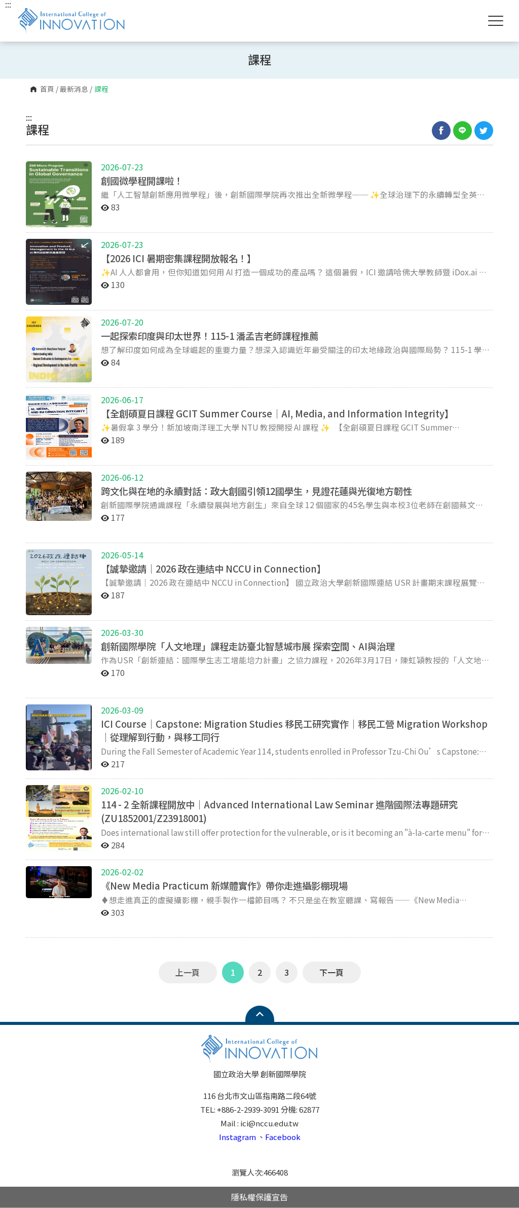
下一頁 (331, 972)
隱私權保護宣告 (259, 1197)
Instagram (237, 1136)
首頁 (47, 89)
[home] (71, 20)
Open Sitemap (259, 1014)
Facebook (283, 1136)
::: (29, 117)
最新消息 (74, 89)
